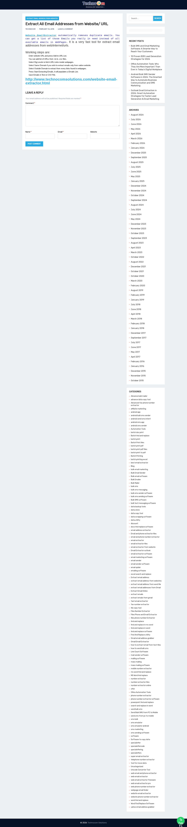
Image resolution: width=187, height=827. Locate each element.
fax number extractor (140, 604)
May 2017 (135, 352)
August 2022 (137, 262)
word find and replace (139, 800)
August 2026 (137, 115)
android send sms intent (141, 419)
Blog (132, 466)
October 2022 (137, 257)
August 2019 (137, 290)
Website (93, 132)
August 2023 (137, 243)
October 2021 (137, 271)
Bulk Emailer (136, 480)
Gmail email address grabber (142, 638)
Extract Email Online (139, 591)
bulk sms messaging (139, 490)
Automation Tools (138, 429)
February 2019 (138, 295)
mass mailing (136, 662)
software (135, 736)
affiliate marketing (138, 409)
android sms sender (139, 426)
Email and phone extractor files (143, 534)
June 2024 (136, 214)
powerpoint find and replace (142, 702)
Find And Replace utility (140, 635)
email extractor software (141, 554)
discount (134, 523)
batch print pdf (137, 446)
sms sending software (140, 733)
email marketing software (141, 557)
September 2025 (139, 157)
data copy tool (137, 513)
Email (60, 132)
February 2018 (138, 323)
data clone (135, 510)
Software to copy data (140, 739)
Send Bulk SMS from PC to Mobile (144, 712)
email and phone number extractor (145, 537)
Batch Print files (137, 442)
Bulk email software (139, 476)
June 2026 (136, 124)
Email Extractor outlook (140, 550)
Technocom (30, 29)
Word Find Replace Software (142, 804)
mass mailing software (140, 665)
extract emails (137, 594)
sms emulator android (140, 726)
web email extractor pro (141, 783)
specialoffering (137, 750)
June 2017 (136, 347)
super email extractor (140, 756)
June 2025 (136, 171)
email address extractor (141, 530)
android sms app (137, 422)
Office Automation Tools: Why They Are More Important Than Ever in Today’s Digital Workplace (146, 67)
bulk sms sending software (142, 496)
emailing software (138, 571)
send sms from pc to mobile (142, 716)
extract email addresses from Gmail (146, 588)
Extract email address (140, 577)
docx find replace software (142, 527)
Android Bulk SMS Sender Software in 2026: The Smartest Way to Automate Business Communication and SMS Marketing (146, 80)
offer (133, 689)
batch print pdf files (139, 449)
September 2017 (138, 338)
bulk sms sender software (141, 493)
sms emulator (136, 723)
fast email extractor (139, 601)
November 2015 (138, 375)
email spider (136, 567)
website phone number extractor (144, 797)
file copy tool (136, 608)
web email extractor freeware (143, 780)
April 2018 (135, 314)
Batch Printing (137, 456)
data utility (135, 520)
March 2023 (136, 252)
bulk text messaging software (143, 503)
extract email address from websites (42, 18)
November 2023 (138, 228)
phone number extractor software (145, 699)
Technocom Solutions (97, 823)
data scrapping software (141, 517)
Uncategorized (137, 766)
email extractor (137, 540)
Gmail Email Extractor (140, 642)
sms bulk (134, 719)
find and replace (137, 621)
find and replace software (141, 631)
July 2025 (136, 167)
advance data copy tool (140, 399)
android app (135, 412)
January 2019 (137, 300)
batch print (135, 439)
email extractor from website (143, 547)
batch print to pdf (138, 453)
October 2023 (137, 233)
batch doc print (137, 432)
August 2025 (137, 162)
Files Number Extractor (140, 611)
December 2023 (138, 224)
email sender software (140, 564)
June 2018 (136, 309)
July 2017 (135, 342)
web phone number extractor (143, 787)
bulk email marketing (139, 469)
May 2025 (135, 176)
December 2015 (138, 371)
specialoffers (136, 753)
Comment (30, 103)
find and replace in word (140, 628)
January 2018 (137, 328)
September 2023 (139, 238)
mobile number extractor (141, 668)
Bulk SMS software (138, 500)
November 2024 (138, 190)
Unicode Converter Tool (140, 770)
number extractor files (140, 682)
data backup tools (138, 507)
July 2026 (136, 119)
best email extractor (139, 463)
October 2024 (137, 195)
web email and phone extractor (144, 773)
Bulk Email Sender (138, 473)
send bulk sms (136, 709)
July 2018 (135, 304)
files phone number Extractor (143, 618)
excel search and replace (141, 574)
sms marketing (137, 729)
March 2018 (136, 319)
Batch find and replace (140, 436)
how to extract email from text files (146, 645)
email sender (136, 560)
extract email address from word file (146, 584)
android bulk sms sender (140, 415)
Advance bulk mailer (139, 396)
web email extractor (139, 776)
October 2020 (137, 276)
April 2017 (135, 357)
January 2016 (137, 366)
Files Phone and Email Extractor (144, 615)
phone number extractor (141, 696)
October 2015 (137, 380)
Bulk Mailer (135, 483)
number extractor (138, 679)
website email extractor (141, 793)
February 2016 (138, 361)
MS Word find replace (139, 675)
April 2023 (136, 247)
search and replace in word (142, 706)
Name (28, 132)
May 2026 (135, 129)
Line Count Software (139, 652)
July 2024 (136, 209)
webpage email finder (139, 790)
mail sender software (139, 655)
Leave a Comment (65, 29)
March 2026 (136, 138)
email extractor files (139, 544)
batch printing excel (139, 459)
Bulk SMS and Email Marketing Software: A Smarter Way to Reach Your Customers (145, 49)
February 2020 (138, 285)
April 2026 (136, 133)
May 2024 (135, 219)
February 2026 (138, 143)
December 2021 (138, 266)
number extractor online (141, 685)
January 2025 (137, 181)
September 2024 (139, 200)
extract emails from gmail (142, 598)
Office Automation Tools (141, 692)
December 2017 (138, 333)
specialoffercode (138, 746)
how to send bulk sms (139, 648)
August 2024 (137, 205)
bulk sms (134, 486)
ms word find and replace (141, 672)
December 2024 (138, 186)
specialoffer (136, 743)
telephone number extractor (143, 760)
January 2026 (138, 148)
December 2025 (138, 153)
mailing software (138, 658)
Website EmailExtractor (40, 35)
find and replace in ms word (142, 625)
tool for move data (139, 763)
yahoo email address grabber (142, 807)
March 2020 (136, 281)
